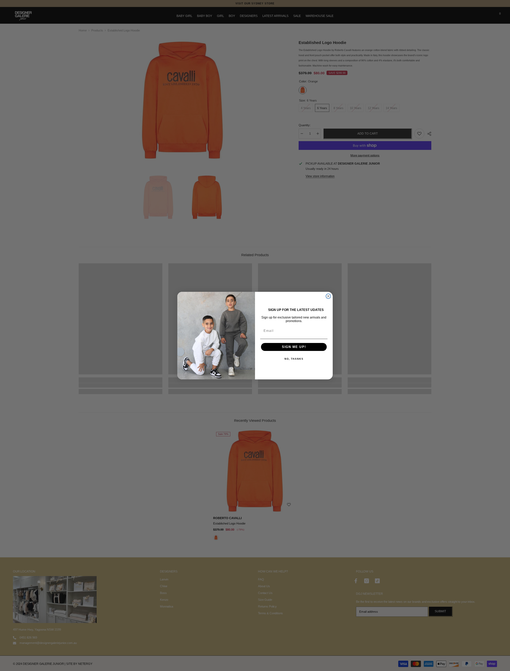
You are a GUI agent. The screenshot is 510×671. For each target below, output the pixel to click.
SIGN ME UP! (294, 347)
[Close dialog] (328, 296)
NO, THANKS (293, 358)
